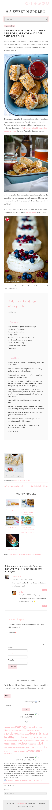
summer (31, 747)
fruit (46, 734)
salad (40, 743)
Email (10, 654)
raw (16, 744)
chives (37, 730)
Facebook (31, 3)
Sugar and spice (12, 549)
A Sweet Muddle (21, 803)
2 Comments (25, 481)
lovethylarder (16, 576)
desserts (35, 733)
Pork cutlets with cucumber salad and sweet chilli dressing (27, 529)
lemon (24, 737)
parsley (22, 740)
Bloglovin (47, 3)
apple (10, 554)
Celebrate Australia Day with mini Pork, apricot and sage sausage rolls (24, 33)
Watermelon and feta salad (14, 486)
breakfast (18, 730)
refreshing (32, 744)
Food (6, 26)
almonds (7, 727)
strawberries (8, 748)
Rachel (16, 481)
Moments (42, 738)
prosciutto (44, 740)
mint (36, 737)
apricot (15, 554)
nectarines (15, 740)
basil (28, 727)
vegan (25, 751)
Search (25, 709)
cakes (28, 730)
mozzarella (8, 740)
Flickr (43, 3)
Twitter (26, 3)
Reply (44, 590)
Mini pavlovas (31, 212)
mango (30, 738)
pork (39, 554)
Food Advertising (28, 702)
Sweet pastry (12, 527)
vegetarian (35, 750)
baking (20, 727)
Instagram (39, 3)
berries (38, 727)
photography (35, 740)
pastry (34, 554)
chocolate (10, 733)
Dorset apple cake (12, 510)
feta (43, 734)
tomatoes (17, 751)
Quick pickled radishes (39, 486)
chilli (32, 730)
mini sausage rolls (25, 554)
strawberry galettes (19, 747)
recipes (23, 743)
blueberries (9, 730)
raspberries (9, 743)
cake (24, 730)
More (7, 696)
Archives (7, 790)
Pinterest (35, 3)
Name (10, 648)
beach (32, 727)
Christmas (20, 734)
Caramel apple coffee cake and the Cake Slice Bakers (27, 512)
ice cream (18, 738)
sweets (42, 747)
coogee (27, 734)
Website (11, 660)
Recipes (11, 26)
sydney (6, 751)
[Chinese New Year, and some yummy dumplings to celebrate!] (14, 471)
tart (10, 751)
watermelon (8, 753)
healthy (9, 737)
